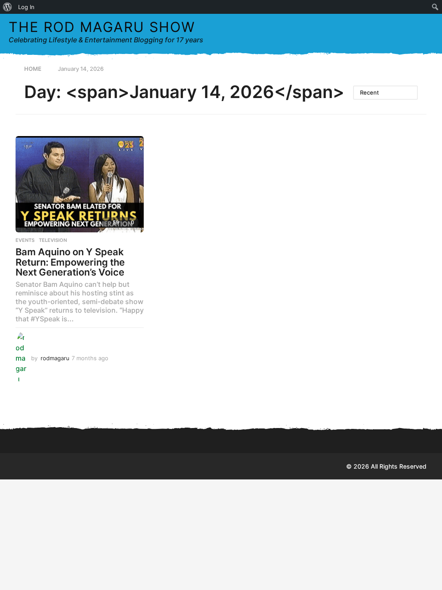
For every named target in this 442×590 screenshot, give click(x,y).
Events (25, 240)
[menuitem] (7, 7)
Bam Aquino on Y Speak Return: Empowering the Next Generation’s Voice (70, 262)
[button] (409, 32)
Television (53, 240)
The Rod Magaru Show (102, 27)
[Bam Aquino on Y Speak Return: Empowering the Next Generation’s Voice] (80, 184)
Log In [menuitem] (26, 6)
